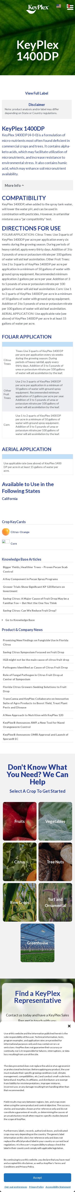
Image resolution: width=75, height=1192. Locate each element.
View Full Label (36, 93)
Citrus (19, 862)
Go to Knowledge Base (20, 620)
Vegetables (55, 821)
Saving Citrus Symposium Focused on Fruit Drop (33, 652)
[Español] (67, 5)
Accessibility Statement (58, 1186)
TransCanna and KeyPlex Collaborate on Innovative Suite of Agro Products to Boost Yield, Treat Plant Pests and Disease (36, 703)
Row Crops (19, 902)
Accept (37, 1177)
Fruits (20, 821)
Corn (14, 543)
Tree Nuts (55, 862)
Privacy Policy (36, 1186)
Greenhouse (37, 943)
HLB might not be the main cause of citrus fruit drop (36, 659)
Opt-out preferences (15, 1186)
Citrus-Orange (20, 532)
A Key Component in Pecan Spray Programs (30, 579)
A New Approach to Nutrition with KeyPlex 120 (33, 715)
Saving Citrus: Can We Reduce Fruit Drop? (29, 610)
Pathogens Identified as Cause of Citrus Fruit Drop (35, 667)
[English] (58, 5)
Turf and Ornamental (55, 902)
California (10, 499)
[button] (69, 1026)
